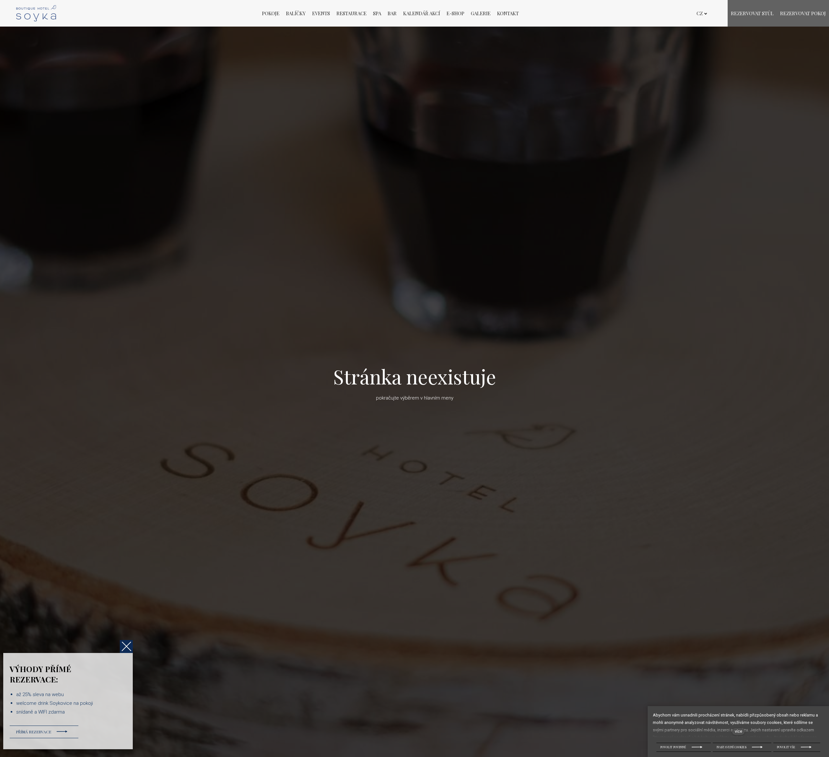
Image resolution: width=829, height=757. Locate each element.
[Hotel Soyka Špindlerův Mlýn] (36, 13)
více (738, 731)
